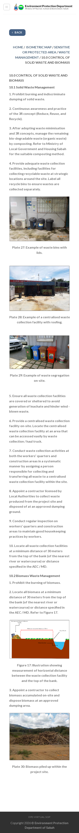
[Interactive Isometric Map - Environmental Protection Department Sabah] (43, 7)
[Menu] (6, 7)
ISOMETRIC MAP (39, 47)
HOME (18, 47)
